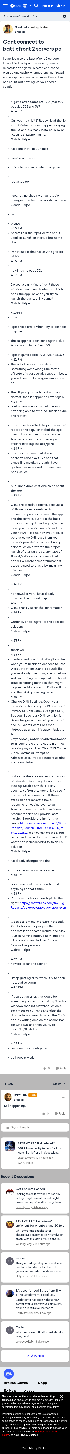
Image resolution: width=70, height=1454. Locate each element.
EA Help (10, 1390)
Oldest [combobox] (59, 1084)
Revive (20, 1258)
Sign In (60, 6)
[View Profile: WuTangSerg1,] (10, 1224)
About (29, 1390)
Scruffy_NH (23, 1207)
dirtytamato (23, 1276)
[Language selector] (27, 6)
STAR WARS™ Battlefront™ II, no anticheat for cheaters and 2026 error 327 (39, 1224)
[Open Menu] (64, 16)
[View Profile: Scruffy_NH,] (10, 1192)
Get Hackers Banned (30, 1189)
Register (47, 6)
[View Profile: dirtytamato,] (10, 1261)
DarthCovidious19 (27, 1313)
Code (20, 1327)
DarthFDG (20, 1095)
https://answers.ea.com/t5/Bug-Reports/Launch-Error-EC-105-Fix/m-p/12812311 (38, 828)
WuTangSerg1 (24, 1244)
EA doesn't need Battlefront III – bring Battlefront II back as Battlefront (38, 1293)
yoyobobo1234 (25, 1341)
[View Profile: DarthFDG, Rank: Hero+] (8, 1097)
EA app (41, 1383)
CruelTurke (22, 27)
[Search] (36, 6)
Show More (37, 1356)
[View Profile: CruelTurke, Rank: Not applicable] (8, 29)
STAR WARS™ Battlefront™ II (22, 16)
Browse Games (16, 1383)
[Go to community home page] (15, 5)
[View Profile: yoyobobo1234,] (10, 1330)
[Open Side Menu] (5, 6)
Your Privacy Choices (35, 1448)
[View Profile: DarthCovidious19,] (10, 1293)
